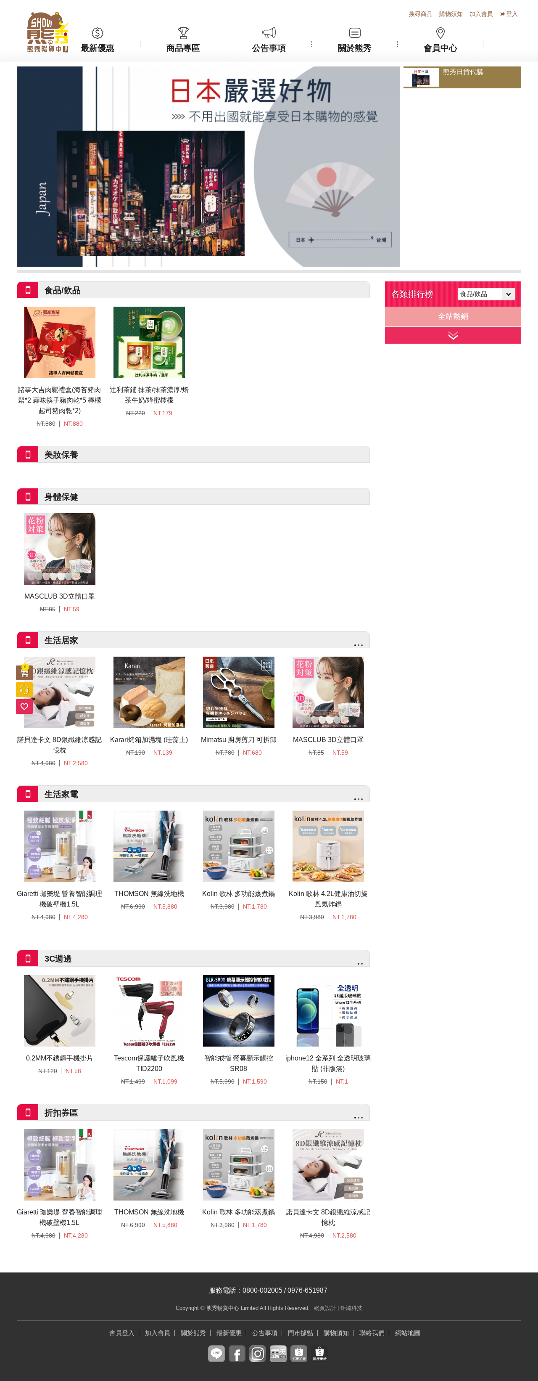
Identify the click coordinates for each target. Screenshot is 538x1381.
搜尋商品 (421, 14)
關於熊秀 (355, 48)
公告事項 (269, 48)
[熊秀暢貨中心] (48, 32)
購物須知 (451, 14)
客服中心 (24, 689)
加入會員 (481, 14)
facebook (237, 1360)
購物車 (25, 667)
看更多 (453, 335)
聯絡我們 (372, 1333)
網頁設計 (325, 1308)
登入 (512, 14)
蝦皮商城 (319, 1360)
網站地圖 (407, 1333)
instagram (257, 1360)
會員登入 (121, 1333)
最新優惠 (97, 48)
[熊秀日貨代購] (208, 166)
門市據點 (300, 1333)
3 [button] (362, 645)
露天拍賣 (278, 1360)
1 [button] (355, 645)
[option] (208, 166)
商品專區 (183, 48)
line (216, 1360)
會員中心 (440, 48)
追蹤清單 (24, 706)
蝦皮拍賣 (299, 1360)
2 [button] (358, 645)
